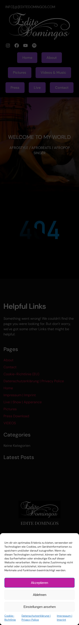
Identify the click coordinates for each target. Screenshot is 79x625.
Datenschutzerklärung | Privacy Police (36, 618)
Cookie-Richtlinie (10, 618)
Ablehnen (39, 595)
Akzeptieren (39, 583)
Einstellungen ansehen (39, 607)
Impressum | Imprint (64, 618)
